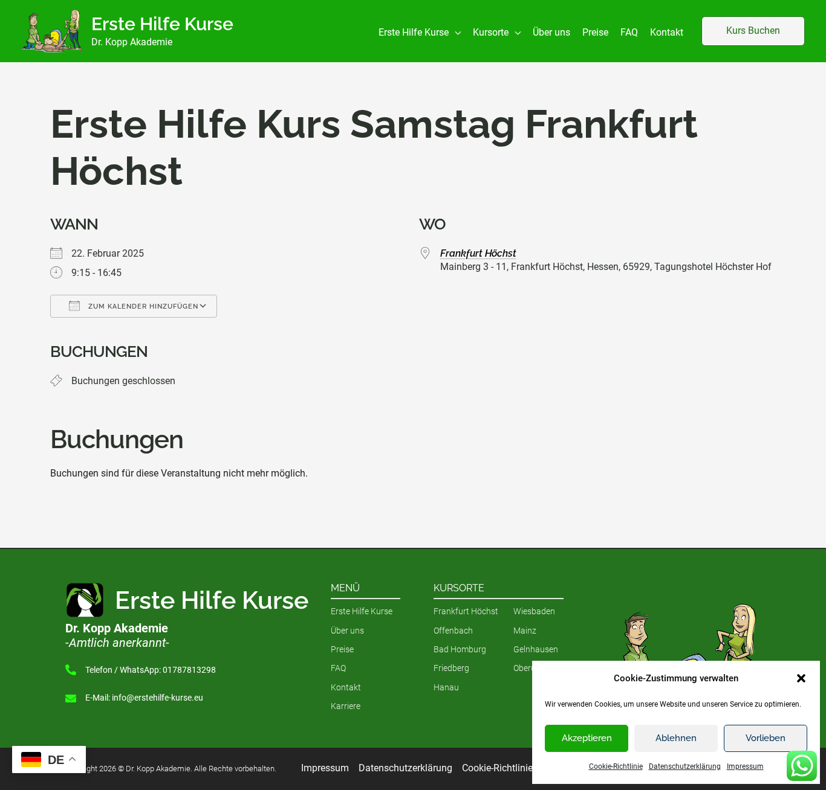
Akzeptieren (587, 738)
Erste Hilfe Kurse (162, 23)
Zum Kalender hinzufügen (142, 306)
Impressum (745, 766)
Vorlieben (765, 738)
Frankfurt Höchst (478, 253)
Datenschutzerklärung (685, 766)
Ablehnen (676, 738)
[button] (801, 678)
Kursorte (459, 588)
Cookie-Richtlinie (616, 766)
